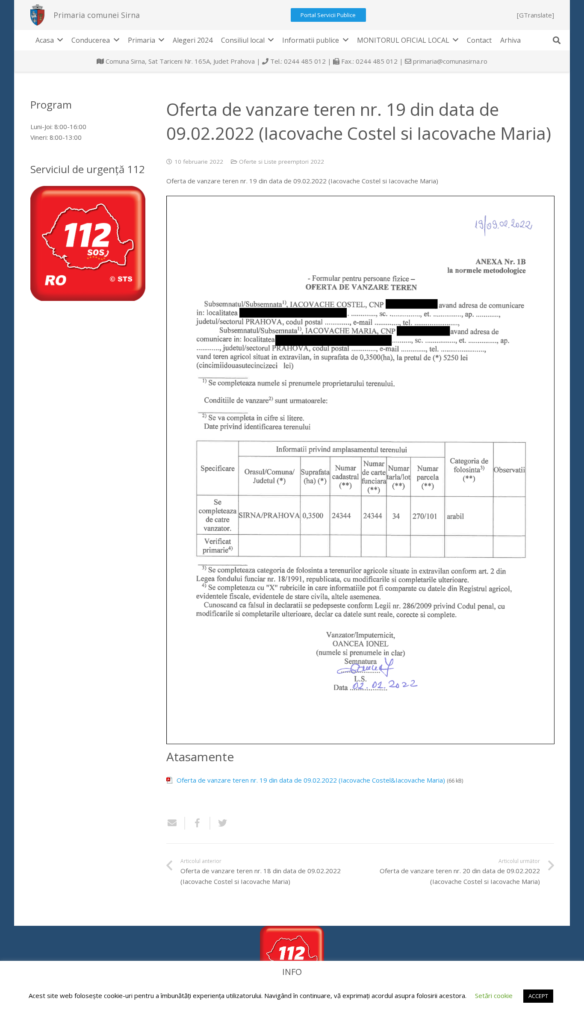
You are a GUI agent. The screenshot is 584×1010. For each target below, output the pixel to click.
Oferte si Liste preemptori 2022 (281, 161)
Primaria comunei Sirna (96, 15)
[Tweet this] (219, 823)
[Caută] (557, 40)
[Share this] (197, 823)
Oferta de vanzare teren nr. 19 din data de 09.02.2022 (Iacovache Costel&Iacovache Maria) (311, 780)
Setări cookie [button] (494, 995)
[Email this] (175, 823)
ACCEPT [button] (538, 996)
